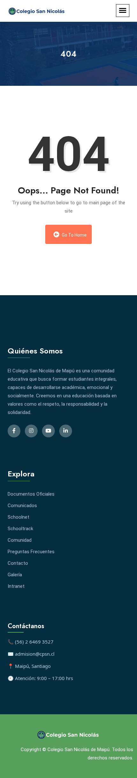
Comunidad (20, 540)
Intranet (16, 586)
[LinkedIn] (65, 431)
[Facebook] (14, 431)
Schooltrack (20, 528)
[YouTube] (48, 431)
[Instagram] (31, 431)
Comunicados (22, 505)
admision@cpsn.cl (34, 654)
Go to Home (74, 235)
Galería (15, 575)
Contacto (18, 563)
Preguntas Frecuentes (31, 552)
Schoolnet (18, 517)
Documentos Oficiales (31, 494)
